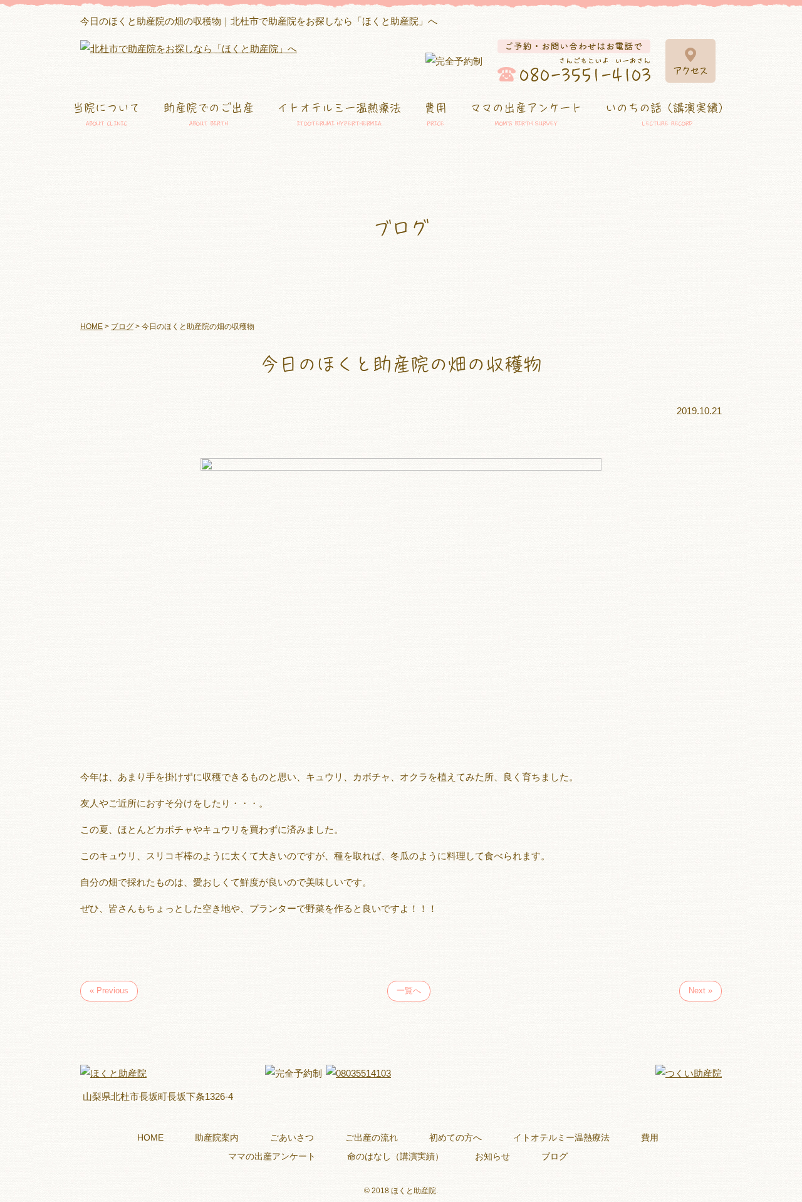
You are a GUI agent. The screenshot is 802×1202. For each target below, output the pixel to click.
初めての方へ (455, 1137)
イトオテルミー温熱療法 (339, 114)
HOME (150, 1137)
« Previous (109, 990)
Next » (700, 990)
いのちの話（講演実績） (667, 114)
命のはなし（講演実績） (395, 1156)
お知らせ (492, 1156)
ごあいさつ (292, 1137)
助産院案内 (217, 1137)
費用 (435, 114)
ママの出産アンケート (526, 114)
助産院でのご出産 (209, 114)
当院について (106, 114)
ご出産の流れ (371, 1137)
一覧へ (409, 990)
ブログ (554, 1156)
